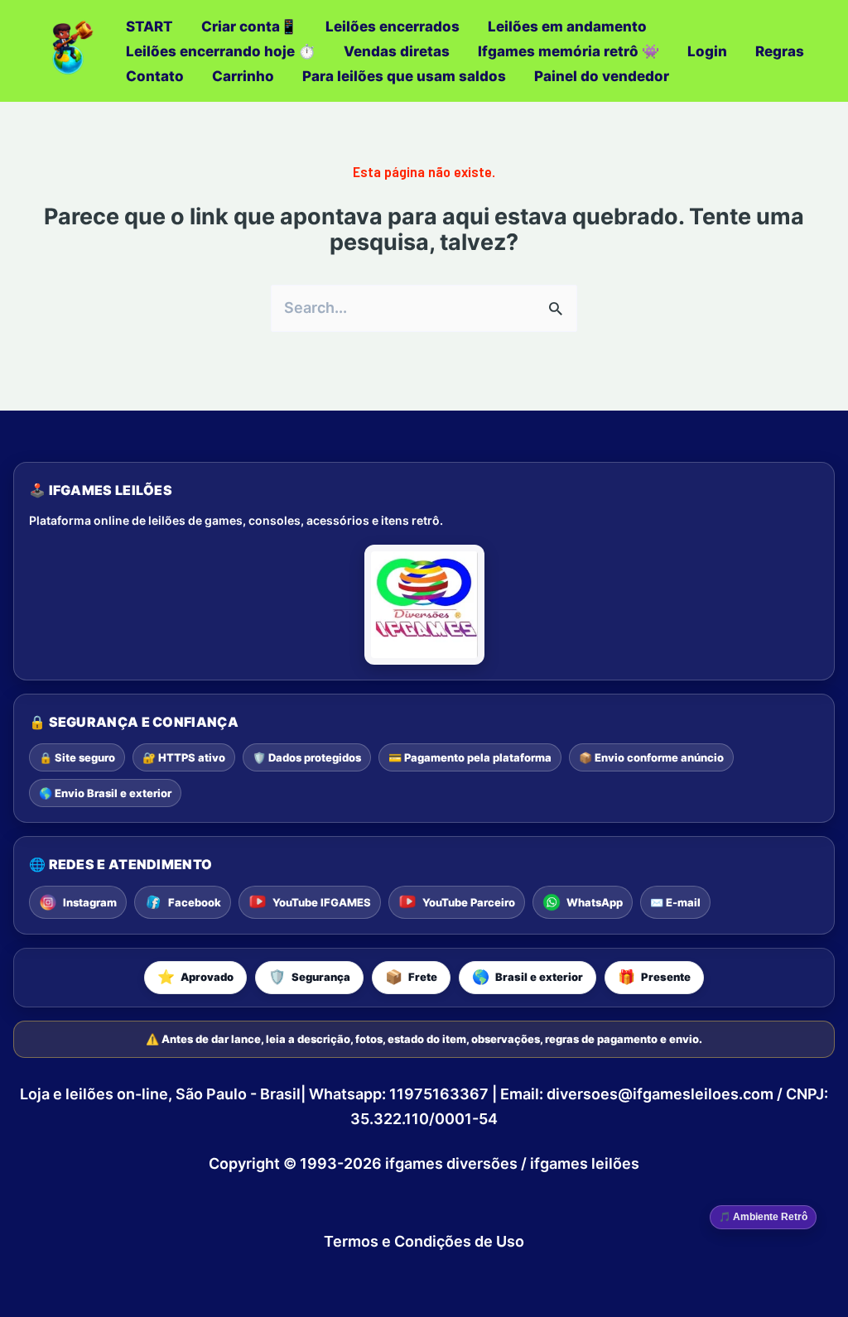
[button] (195, 977)
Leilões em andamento (567, 26)
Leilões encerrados (392, 26)
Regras (779, 51)
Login (707, 51)
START (149, 26)
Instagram (90, 902)
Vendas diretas (397, 51)
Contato (155, 76)
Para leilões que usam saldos (404, 76)
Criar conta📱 (249, 26)
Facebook (194, 902)
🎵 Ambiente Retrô (763, 1217)
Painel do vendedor (601, 76)
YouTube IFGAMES (321, 902)
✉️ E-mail (675, 902)
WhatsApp (594, 902)
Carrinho (243, 76)
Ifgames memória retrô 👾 (568, 51)
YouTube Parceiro (468, 902)
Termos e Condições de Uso (424, 1241)
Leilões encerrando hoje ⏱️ (221, 51)
